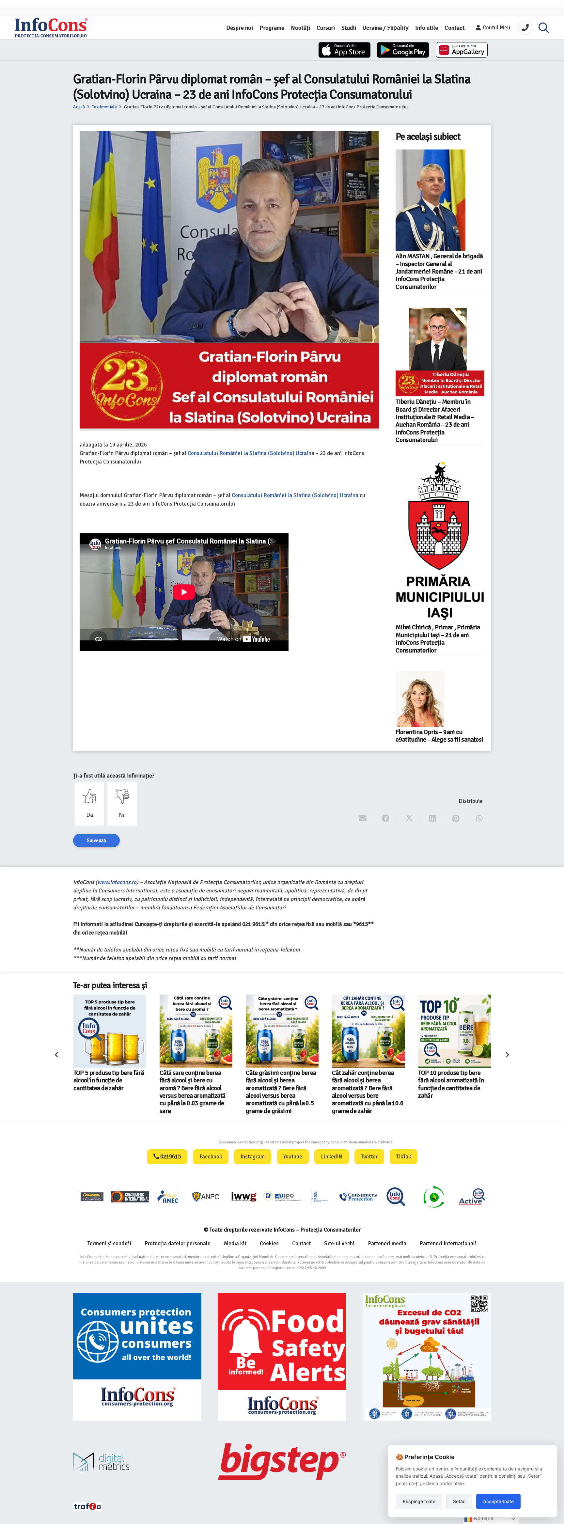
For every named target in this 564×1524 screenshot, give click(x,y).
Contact (301, 1243)
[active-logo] (472, 1197)
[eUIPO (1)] (358, 1196)
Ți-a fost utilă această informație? (113, 775)
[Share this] (386, 818)
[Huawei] (462, 50)
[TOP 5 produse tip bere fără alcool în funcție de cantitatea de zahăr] (109, 1031)
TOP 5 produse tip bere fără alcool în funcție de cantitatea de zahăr (108, 1080)
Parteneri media (387, 1243)
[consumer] (92, 1196)
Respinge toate (419, 1501)
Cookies (269, 1243)
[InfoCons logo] (51, 27)
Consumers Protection (194, 1142)
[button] (543, 28)
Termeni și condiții (109, 1243)
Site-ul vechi (339, 1243)
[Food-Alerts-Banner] (282, 1357)
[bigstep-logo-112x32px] (282, 1461)
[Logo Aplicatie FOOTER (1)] (396, 1196)
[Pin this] (455, 818)
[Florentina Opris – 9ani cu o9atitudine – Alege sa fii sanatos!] (420, 699)
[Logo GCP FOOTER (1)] (434, 1196)
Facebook (210, 1156)
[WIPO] (320, 1196)
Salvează (96, 840)
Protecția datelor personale (178, 1243)
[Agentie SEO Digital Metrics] (137, 1462)
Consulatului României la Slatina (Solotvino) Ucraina (295, 495)
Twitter (369, 1156)
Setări (459, 1501)
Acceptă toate (498, 1501)
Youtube (292, 1156)
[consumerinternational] (130, 1196)
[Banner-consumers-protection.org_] (137, 1357)
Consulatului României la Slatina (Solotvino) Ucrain (249, 453)
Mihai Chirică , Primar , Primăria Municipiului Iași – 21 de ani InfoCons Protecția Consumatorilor (438, 638)
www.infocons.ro (116, 882)
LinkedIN (331, 1156)
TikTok (403, 1156)
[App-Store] (344, 50)
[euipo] (244, 1196)
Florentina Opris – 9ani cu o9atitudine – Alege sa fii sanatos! (439, 736)
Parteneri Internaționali (448, 1243)
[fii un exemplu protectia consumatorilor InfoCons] (427, 1357)
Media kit (235, 1243)
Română (483, 1518)
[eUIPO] (282, 1196)
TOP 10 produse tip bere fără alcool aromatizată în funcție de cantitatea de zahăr (451, 1084)
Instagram (253, 1156)
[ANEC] (168, 1196)
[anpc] (206, 1196)
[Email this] (362, 818)
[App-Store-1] (403, 50)
